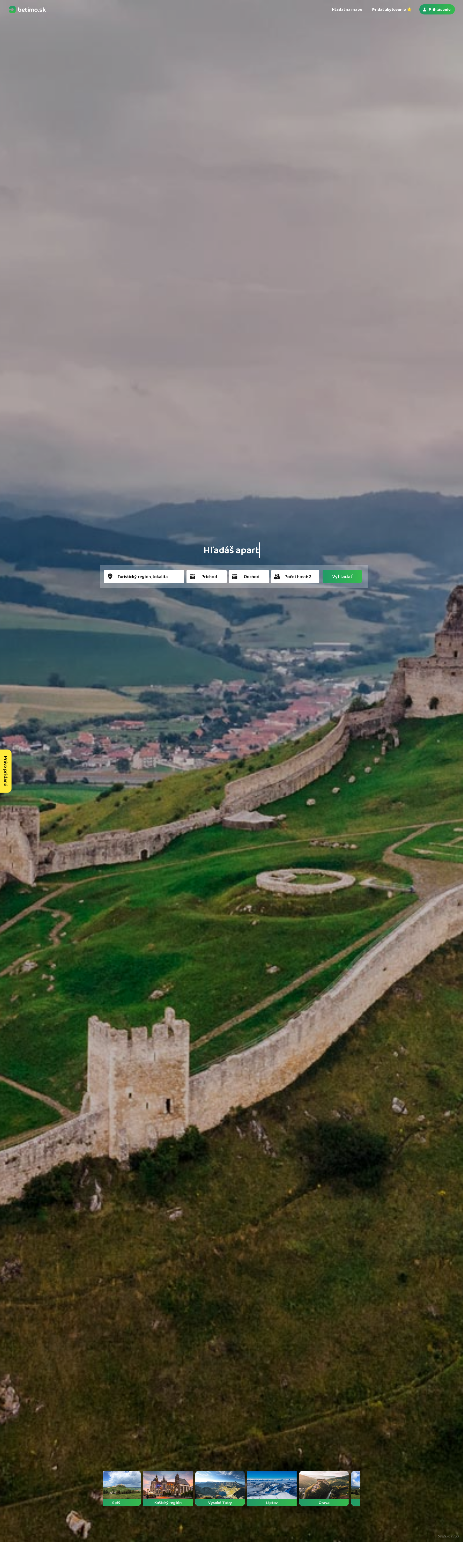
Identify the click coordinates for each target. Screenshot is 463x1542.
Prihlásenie (440, 9)
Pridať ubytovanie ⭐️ (392, 9)
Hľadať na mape (347, 9)
